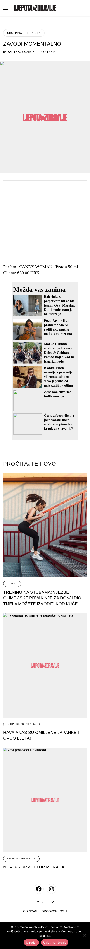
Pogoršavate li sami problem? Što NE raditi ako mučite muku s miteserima (58, 327)
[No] (84, 935)
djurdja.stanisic (21, 52)
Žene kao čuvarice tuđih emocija (57, 394)
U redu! (31, 942)
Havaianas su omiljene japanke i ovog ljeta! (41, 735)
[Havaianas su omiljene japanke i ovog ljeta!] (45, 665)
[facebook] (39, 889)
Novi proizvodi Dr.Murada (33, 867)
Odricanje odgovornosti (45, 911)
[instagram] (51, 889)
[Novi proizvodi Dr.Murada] (45, 800)
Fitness (12, 583)
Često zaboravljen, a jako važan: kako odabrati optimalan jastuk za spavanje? (59, 422)
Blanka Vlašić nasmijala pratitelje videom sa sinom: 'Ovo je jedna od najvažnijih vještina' (59, 376)
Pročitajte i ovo (29, 463)
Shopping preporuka (24, 32)
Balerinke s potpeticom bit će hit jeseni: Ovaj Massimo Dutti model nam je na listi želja (59, 305)
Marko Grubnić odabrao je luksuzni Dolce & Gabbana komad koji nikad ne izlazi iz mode (59, 352)
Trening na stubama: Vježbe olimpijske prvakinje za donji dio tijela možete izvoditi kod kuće (42, 598)
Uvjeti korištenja (54, 942)
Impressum (45, 902)
